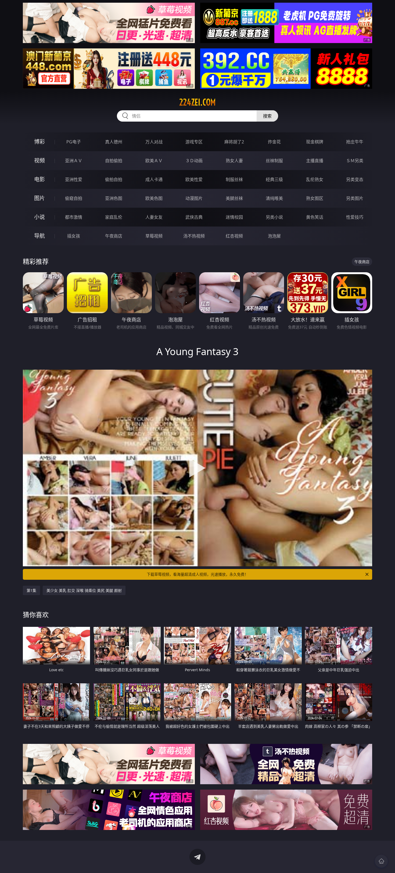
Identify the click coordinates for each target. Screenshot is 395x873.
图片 (39, 198)
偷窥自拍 (73, 198)
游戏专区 (194, 142)
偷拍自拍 (113, 179)
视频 (39, 160)
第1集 (31, 590)
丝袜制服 (274, 161)
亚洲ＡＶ (73, 161)
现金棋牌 (314, 142)
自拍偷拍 (113, 161)
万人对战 (154, 142)
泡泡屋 (274, 236)
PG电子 (73, 142)
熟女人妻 (234, 161)
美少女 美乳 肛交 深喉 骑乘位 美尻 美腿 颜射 (84, 590)
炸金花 (274, 142)
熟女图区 (314, 198)
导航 (39, 235)
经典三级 (274, 179)
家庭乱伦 (113, 217)
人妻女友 (154, 217)
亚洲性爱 (73, 179)
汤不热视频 (194, 236)
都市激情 (73, 217)
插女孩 (73, 236)
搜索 (267, 116)
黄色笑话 (314, 217)
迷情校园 (234, 217)
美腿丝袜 (234, 198)
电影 (39, 179)
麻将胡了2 (234, 142)
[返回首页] (381, 861)
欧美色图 (154, 198)
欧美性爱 (194, 179)
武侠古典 (194, 217)
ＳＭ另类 (354, 161)
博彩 (39, 141)
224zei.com (197, 102)
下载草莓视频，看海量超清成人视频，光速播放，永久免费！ (197, 574)
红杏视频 (234, 236)
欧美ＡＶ (154, 161)
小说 (39, 217)
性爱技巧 (354, 217)
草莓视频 (154, 236)
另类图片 (354, 198)
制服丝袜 (234, 179)
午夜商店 (113, 236)
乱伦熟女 (314, 179)
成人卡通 (154, 179)
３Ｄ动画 (194, 161)
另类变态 (354, 179)
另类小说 (274, 217)
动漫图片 (194, 198)
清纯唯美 (274, 198)
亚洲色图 (113, 198)
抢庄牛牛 (354, 142)
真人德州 (113, 142)
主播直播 (314, 161)
